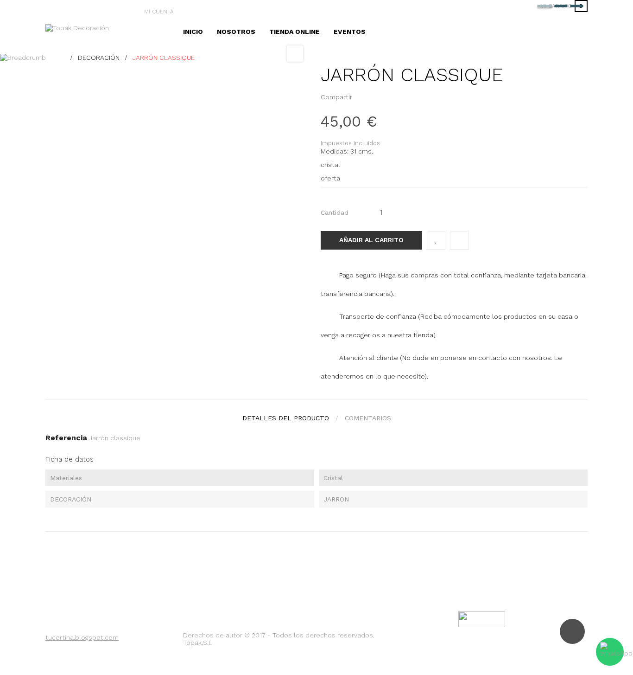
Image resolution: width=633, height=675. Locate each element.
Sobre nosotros (79, 650)
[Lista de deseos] (436, 240)
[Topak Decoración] (77, 27)
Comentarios (368, 418)
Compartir (362, 97)
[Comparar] (459, 240)
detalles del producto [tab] (285, 418)
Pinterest (376, 97)
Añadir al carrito (371, 240)
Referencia (66, 437)
